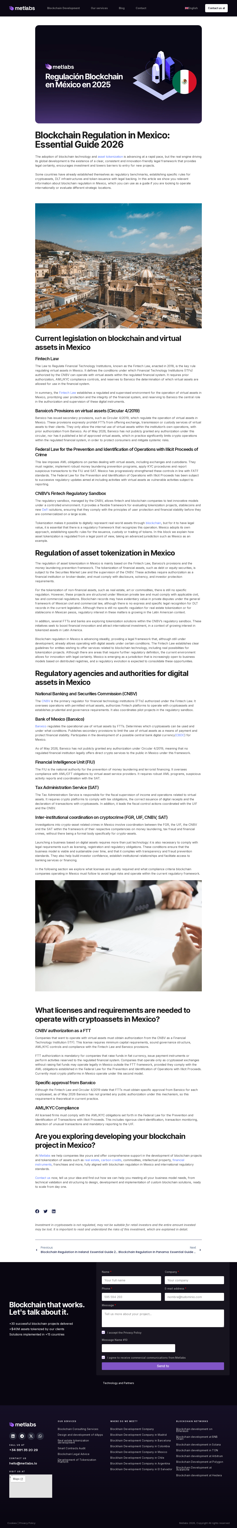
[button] (37, 1211)
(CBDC (179, 735)
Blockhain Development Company (132, 1429)
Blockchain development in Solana (198, 1445)
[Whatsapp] (40, 1436)
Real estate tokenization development (73, 1441)
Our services (99, 8)
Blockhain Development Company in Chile (137, 1458)
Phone (107, 1288)
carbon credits (111, 1160)
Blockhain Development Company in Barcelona (140, 1440)
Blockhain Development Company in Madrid (138, 1435)
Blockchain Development (63, 8)
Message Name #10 (114, 1339)
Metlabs (44, 1155)
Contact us (42, 1178)
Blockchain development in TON (197, 1450)
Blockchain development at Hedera (199, 1475)
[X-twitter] (31, 1436)
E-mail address (175, 1288)
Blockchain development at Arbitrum (199, 1456)
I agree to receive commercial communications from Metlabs (146, 1357)
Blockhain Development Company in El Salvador (141, 1469)
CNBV (46, 701)
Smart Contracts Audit (71, 1448)
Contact (141, 8)
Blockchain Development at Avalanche (194, 1468)
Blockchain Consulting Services (78, 1429)
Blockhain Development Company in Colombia (140, 1446)
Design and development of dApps (80, 1435)
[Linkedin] (13, 1436)
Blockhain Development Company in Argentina (140, 1463)
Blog (122, 8)
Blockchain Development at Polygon (199, 1462)
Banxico (40, 726)
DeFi (45, 509)
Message (109, 1305)
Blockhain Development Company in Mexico (138, 1452)
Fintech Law (67, 393)
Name (106, 1271)
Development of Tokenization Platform (77, 1461)
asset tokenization (110, 156)
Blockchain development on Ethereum (194, 1430)
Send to (163, 1366)
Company (172, 1271)
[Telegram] (22, 1436)
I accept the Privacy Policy (124, 1332)
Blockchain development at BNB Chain (197, 1438)
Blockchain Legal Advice (73, 1454)
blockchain (153, 523)
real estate (92, 1160)
